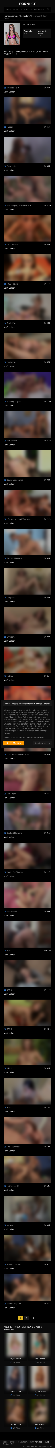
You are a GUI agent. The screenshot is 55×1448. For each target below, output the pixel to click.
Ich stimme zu (13, 743)
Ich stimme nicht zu (42, 743)
